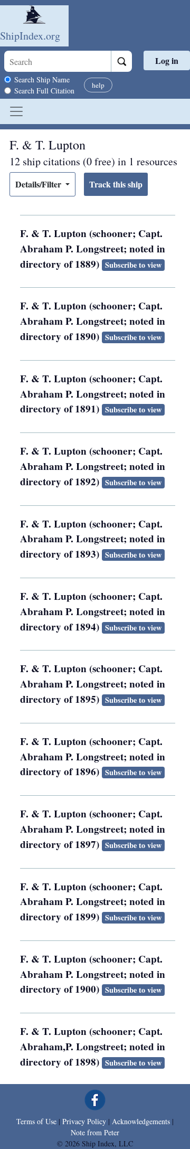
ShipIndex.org (30, 36)
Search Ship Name (42, 79)
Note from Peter (95, 1132)
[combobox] (57, 61)
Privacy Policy (84, 1121)
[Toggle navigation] (16, 111)
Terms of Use (36, 1121)
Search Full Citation (44, 91)
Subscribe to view (133, 264)
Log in (166, 60)
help (98, 85)
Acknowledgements (141, 1121)
